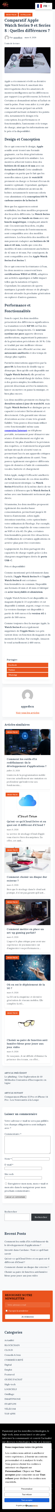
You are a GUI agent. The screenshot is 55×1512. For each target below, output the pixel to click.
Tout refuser (27, 1494)
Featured (10, 1374)
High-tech (11, 15)
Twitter (11, 670)
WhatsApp (12, 675)
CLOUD (9, 1350)
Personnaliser (26, 1489)
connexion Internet (16, 430)
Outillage (25, 15)
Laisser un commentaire (15, 1197)
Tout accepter (26, 1500)
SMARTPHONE (13, 1399)
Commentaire (13, 1134)
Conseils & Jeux (13, 1355)
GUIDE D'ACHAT (13, 1379)
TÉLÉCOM (10, 1408)
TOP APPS (10, 1413)
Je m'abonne (27, 1317)
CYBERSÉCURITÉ (14, 1359)
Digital (8, 1364)
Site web (9, 1174)
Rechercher (11, 1211)
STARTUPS (10, 1403)
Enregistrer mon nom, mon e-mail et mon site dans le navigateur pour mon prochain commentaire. (26, 1187)
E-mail (9, 1164)
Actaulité (9, 1340)
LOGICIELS (11, 1389)
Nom (8, 1158)
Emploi (8, 1369)
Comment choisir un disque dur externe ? (27, 1267)
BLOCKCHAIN (12, 1345)
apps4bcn (17, 37)
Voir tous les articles (27, 712)
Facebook (12, 665)
